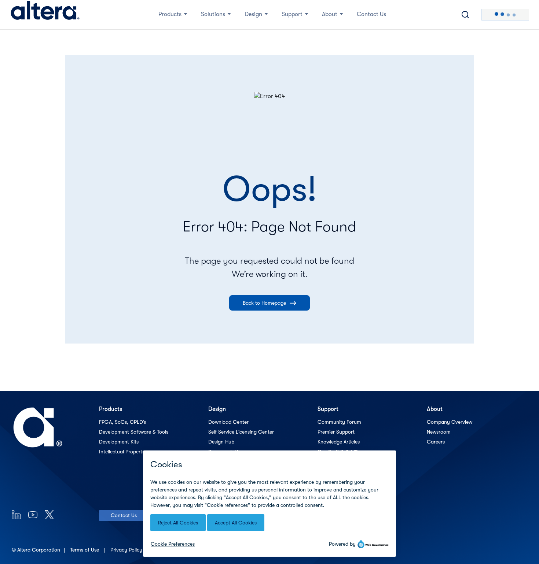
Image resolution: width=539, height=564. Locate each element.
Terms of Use (85, 550)
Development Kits (119, 442)
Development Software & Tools (133, 432)
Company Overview (449, 422)
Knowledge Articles (339, 442)
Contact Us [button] (371, 14)
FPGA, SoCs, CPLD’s (122, 422)
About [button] (329, 14)
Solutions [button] (213, 14)
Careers (436, 442)
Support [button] (292, 14)
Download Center (228, 422)
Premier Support (336, 432)
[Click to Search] (465, 14)
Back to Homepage (264, 303)
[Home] (45, 14)
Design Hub (221, 442)
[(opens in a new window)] (16, 514)
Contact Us (124, 515)
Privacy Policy (127, 550)
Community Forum (339, 422)
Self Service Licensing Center (241, 432)
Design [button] (253, 14)
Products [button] (170, 14)
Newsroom (439, 432)
